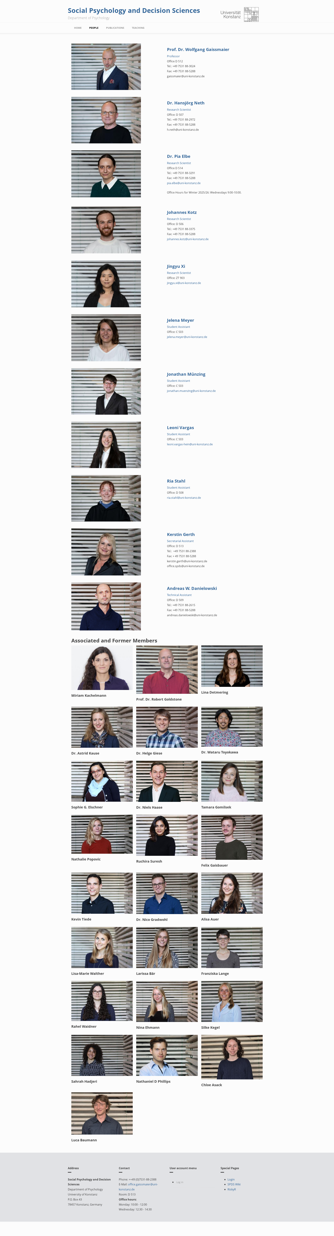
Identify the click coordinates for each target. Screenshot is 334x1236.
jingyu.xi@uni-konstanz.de (184, 283)
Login (231, 1179)
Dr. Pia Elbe (178, 156)
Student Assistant (178, 327)
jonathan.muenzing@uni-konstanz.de (191, 391)
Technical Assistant (179, 595)
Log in (179, 1182)
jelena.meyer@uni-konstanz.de (187, 337)
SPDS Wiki (234, 1184)
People (93, 27)
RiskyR (232, 1189)
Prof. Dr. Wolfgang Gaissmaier (198, 49)
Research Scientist (179, 110)
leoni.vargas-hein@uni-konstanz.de (190, 444)
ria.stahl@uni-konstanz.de (184, 498)
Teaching (138, 27)
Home (78, 27)
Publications (115, 27)
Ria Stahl (176, 481)
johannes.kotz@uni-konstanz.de (188, 239)
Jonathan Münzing (186, 374)
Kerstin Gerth (181, 534)
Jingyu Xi (176, 266)
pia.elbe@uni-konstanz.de (184, 183)
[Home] (240, 14)
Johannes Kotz (182, 212)
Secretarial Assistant (180, 541)
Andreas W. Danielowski (192, 588)
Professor (173, 56)
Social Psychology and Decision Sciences (134, 10)
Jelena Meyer (180, 320)
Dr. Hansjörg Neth (186, 103)
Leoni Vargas (180, 427)
